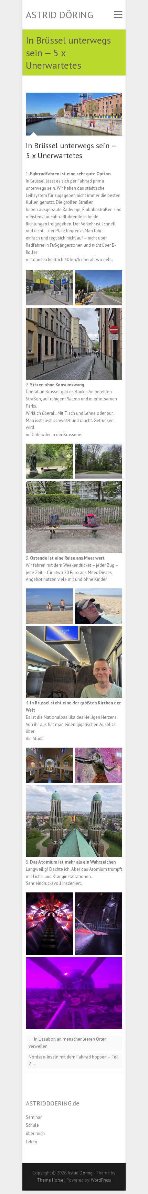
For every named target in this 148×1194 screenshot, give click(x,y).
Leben (31, 1142)
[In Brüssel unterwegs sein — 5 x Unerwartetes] (74, 114)
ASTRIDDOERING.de (52, 1103)
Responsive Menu (118, 15)
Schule (32, 1125)
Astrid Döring (59, 15)
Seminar (34, 1117)
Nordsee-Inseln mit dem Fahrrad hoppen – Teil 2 (74, 1060)
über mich (35, 1133)
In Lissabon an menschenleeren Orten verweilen (68, 1042)
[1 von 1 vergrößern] (64, 279)
